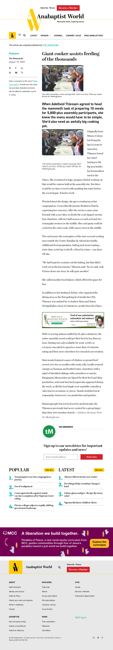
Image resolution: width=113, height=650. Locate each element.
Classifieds (46, 630)
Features (14, 53)
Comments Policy (49, 638)
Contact (12, 609)
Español (58, 35)
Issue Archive (47, 609)
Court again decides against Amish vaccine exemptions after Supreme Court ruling (34, 496)
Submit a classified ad (17, 626)
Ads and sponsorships (17, 621)
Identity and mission (16, 591)
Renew (52, 8)
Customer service (49, 604)
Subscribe (44, 8)
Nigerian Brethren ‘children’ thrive (80, 503)
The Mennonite (51, 45)
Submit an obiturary (16, 630)
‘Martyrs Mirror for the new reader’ (81, 477)
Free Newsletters (93, 35)
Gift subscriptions (48, 600)
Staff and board (15, 587)
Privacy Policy (39, 638)
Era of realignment (23, 486)
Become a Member (68, 8)
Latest (33, 35)
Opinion (45, 35)
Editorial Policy (14, 596)
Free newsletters (48, 621)
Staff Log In (80, 617)
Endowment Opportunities (85, 596)
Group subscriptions (49, 596)
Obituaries (46, 626)
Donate (77, 587)
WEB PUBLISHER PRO (21, 640)
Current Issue (73, 35)
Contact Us (58, 638)
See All (49, 470)
